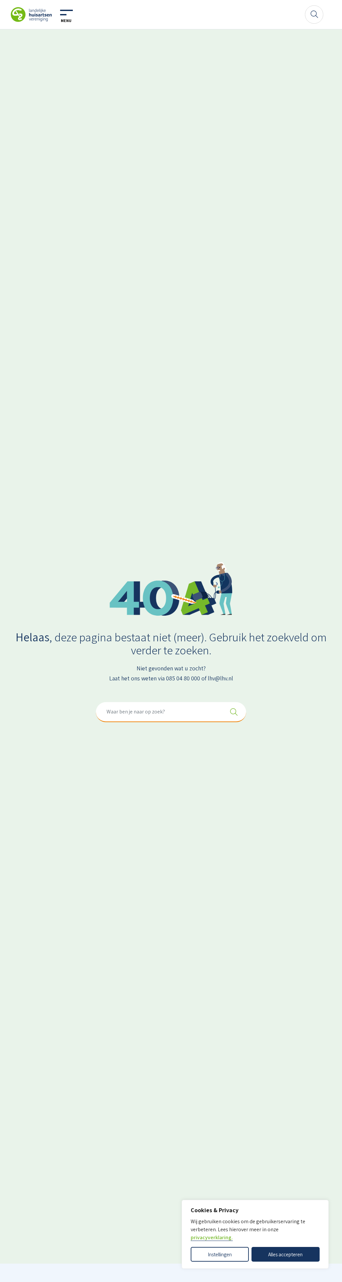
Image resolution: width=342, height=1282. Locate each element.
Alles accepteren (285, 1254)
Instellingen (220, 1254)
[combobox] (171, 712)
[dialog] (255, 1234)
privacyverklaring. (212, 1237)
